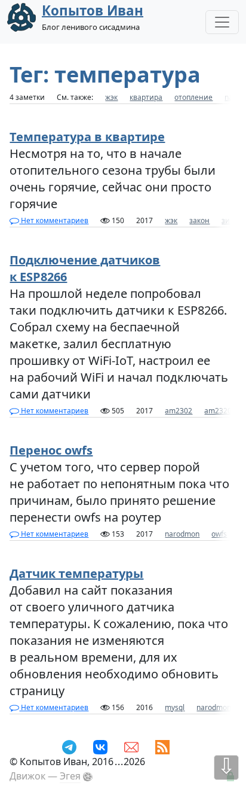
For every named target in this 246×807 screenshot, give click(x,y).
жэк (111, 97)
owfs (219, 534)
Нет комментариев (53, 220)
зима (230, 220)
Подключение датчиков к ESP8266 (85, 268)
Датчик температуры (76, 573)
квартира (146, 97)
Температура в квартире (87, 137)
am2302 (178, 411)
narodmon (182, 534)
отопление (193, 97)
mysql (174, 707)
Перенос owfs (51, 450)
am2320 (218, 411)
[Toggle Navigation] (222, 22)
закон (199, 220)
